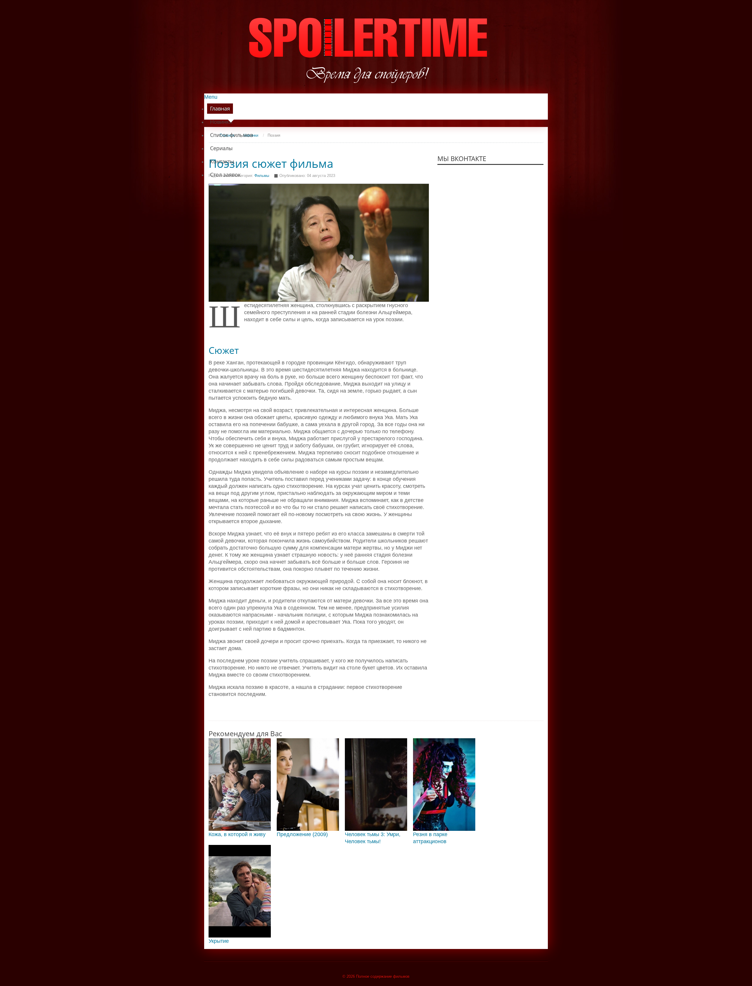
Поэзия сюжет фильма (271, 163)
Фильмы (261, 175)
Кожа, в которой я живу (237, 834)
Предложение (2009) (302, 834)
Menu (210, 97)
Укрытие (219, 941)
